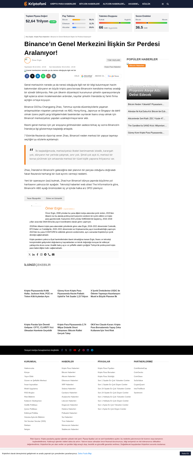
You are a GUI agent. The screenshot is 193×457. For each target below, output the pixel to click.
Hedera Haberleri (69, 409)
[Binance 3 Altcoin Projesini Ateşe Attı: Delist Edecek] (148, 65)
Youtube (178, 98)
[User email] (53, 254)
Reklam (27, 425)
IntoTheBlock (139, 389)
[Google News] (113, 76)
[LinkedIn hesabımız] (88, 350)
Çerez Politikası (30, 409)
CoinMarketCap (140, 368)
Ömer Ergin (36, 60)
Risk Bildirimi (29, 397)
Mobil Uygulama (31, 389)
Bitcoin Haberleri (170, 32)
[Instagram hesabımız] (70, 350)
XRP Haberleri (169, 53)
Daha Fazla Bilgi (85, 453)
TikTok (177, 105)
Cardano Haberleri (69, 393)
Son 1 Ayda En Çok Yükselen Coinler (113, 405)
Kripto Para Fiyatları (106, 368)
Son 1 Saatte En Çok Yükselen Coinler (114, 380)
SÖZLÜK (146, 4)
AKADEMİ (133, 4)
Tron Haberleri (68, 421)
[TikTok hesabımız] (79, 350)
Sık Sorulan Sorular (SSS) (35, 421)
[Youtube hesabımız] (75, 350)
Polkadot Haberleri (69, 413)
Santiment (138, 393)
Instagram (177, 91)
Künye (27, 372)
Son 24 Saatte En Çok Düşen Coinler (113, 393)
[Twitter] (29, 254)
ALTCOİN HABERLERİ (113, 4)
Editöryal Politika (31, 413)
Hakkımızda (29, 368)
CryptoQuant (139, 384)
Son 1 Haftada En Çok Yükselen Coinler (114, 397)
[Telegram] (45, 254)
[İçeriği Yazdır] (54, 76)
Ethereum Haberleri (171, 43)
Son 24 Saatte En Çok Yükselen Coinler (114, 389)
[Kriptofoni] (35, 6)
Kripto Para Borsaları (106, 372)
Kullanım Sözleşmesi (32, 401)
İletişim (27, 429)
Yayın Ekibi (28, 376)
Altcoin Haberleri (170, 37)
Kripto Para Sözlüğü (106, 376)
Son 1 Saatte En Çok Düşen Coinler (112, 384)
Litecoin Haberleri (69, 401)
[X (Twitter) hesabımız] (177, 83)
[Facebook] (37, 254)
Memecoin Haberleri (171, 58)
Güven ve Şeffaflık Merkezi (35, 380)
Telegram (177, 127)
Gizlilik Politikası (30, 405)
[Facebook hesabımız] (62, 350)
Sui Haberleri (67, 417)
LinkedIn (177, 120)
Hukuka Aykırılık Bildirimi (34, 417)
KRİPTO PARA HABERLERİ (63, 4)
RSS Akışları (29, 393)
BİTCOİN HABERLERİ (89, 4)
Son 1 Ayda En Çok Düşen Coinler (112, 409)
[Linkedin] (33, 254)
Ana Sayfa (169, 15)
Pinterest (177, 113)
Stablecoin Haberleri (171, 64)
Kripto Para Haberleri (172, 27)
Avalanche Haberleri (70, 397)
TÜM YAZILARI (113, 60)
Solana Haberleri (170, 48)
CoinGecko (138, 372)
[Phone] (49, 254)
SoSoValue (138, 380)
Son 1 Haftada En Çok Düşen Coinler (113, 401)
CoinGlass (138, 376)
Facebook (177, 76)
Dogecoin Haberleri (70, 405)
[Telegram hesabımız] (92, 350)
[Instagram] (41, 254)
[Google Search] (86, 76)
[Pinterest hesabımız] (83, 350)
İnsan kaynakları (31, 384)
